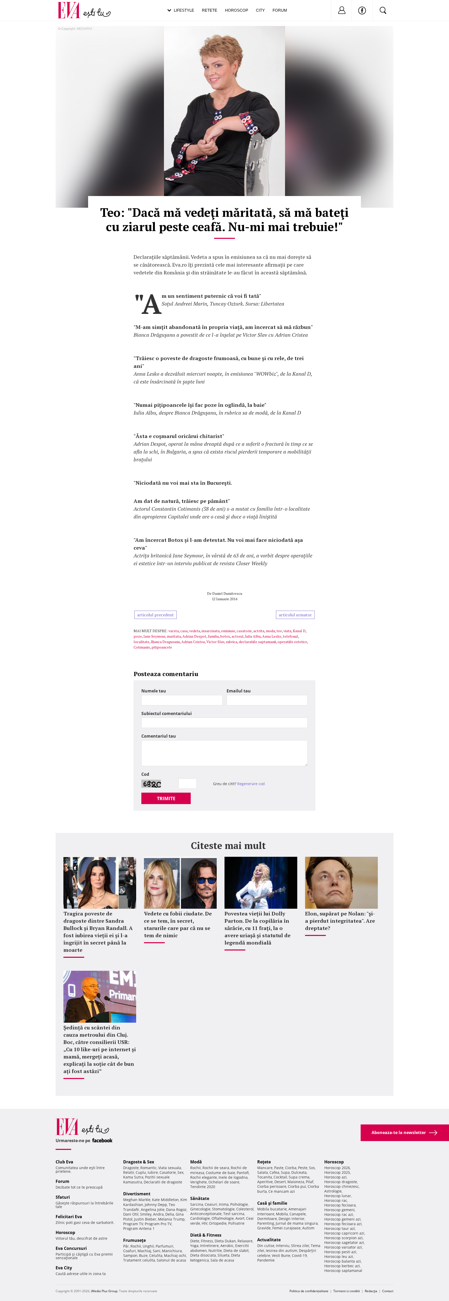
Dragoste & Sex (138, 1162)
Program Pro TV (158, 1223)
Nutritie (215, 1250)
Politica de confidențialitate (308, 1291)
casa (184, 630)
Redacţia (371, 1291)
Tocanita (264, 1177)
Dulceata (299, 1172)
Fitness (207, 1240)
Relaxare (245, 1240)
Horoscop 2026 (337, 1167)
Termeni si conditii (346, 1291)
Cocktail (280, 1177)
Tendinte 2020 (202, 1186)
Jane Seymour (154, 636)
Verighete (198, 1181)
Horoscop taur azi (339, 1228)
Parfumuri (164, 1246)
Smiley (145, 1214)
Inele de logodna (233, 1177)
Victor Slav (215, 641)
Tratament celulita (139, 1260)
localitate (141, 641)
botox (225, 636)
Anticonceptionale (206, 1213)
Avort (240, 1218)
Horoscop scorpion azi (343, 1237)
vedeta (194, 630)
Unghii (148, 1246)
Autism (308, 1227)
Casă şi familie (272, 1203)
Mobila (282, 1213)
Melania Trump (171, 1219)
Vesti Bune (281, 1255)
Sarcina (196, 1204)
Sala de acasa (222, 1260)
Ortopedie (218, 1223)
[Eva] (72, 6)
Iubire (153, 1172)
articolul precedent (155, 615)
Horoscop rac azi (338, 1214)
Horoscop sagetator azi (344, 1242)
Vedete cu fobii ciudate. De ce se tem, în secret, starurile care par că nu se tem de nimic (178, 924)
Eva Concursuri (71, 1248)
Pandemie (266, 1260)
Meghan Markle (136, 1199)
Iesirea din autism (281, 1250)
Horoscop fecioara (340, 1205)
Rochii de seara (215, 1167)
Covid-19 (299, 1255)
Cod (145, 774)
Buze (143, 1255)
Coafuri (129, 1250)
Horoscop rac (335, 1200)
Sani (156, 1250)
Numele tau (153, 691)
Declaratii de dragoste (163, 1181)
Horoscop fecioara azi (343, 1223)
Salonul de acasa (171, 1260)
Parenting (265, 1223)
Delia (169, 1214)
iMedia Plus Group (104, 1291)
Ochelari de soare (223, 1181)
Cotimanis (142, 647)
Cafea (274, 1172)
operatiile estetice (292, 641)
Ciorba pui (297, 1186)
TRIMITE (166, 798)
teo (279, 630)
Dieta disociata (203, 1255)
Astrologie (333, 1191)
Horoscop (236, 10)
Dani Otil (130, 1214)
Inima (224, 1204)
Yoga (194, 1245)
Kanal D (299, 630)
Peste (302, 1167)
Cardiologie (200, 1218)
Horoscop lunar (337, 1195)
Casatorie (168, 1172)
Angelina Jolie (152, 1209)
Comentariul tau (158, 736)
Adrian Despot (194, 636)
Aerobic (227, 1245)
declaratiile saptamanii (257, 641)
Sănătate (199, 1198)
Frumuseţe (134, 1240)
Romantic (148, 1167)
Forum (280, 10)
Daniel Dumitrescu (227, 593)
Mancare (265, 1167)
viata (287, 630)
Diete (194, 1240)
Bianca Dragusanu (165, 641)
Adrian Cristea (193, 641)
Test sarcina (233, 1213)
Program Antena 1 (139, 1228)
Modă (196, 1162)
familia (213, 636)
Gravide (264, 1227)
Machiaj (144, 1250)
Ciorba (290, 1167)
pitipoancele (161, 647)
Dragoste (131, 1167)
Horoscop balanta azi (342, 1261)
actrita (258, 630)
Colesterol (245, 1208)
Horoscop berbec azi (342, 1265)
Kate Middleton (165, 1199)
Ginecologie (200, 1208)
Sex (180, 1172)
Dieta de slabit (236, 1250)
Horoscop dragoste (340, 1181)
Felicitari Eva (69, 1216)
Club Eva (64, 1162)
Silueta (223, 1255)
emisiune (228, 630)
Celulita (155, 1255)
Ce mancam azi (281, 1191)
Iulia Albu (253, 636)
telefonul (290, 636)
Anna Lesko (271, 636)
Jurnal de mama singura (297, 1223)
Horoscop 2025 (337, 1172)
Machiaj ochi (175, 1255)
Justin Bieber (145, 1219)
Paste (278, 1167)
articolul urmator (295, 615)
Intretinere (209, 1245)
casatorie (244, 630)
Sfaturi (63, 1197)
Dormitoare (267, 1218)
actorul (237, 636)
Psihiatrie (236, 1223)
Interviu (282, 1245)
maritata (174, 636)
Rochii (135, 1246)
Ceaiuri (211, 1204)
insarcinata (211, 630)
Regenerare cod (251, 783)
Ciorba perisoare (271, 1186)
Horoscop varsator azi (343, 1247)
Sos (312, 1167)
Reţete (264, 1162)
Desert (280, 1181)
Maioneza (295, 1181)
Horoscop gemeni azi (342, 1219)
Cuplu (141, 1172)
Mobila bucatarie (272, 1208)
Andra (158, 1214)
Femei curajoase (286, 1227)
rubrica (231, 641)
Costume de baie (220, 1172)
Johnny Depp (156, 1204)
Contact (387, 1291)
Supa (285, 1172)
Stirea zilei (300, 1245)
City (260, 10)
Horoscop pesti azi (340, 1251)
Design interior (292, 1218)
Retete (209, 10)
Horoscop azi (335, 1177)
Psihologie (239, 1204)
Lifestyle (184, 10)
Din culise (265, 1245)
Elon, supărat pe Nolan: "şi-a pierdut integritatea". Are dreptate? (340, 921)
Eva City (64, 1268)
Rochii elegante (203, 1177)
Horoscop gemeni (339, 1209)
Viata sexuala (169, 1167)
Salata (262, 1172)
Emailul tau (239, 691)
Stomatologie (223, 1208)
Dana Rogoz (176, 1209)
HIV (204, 1223)
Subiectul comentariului (166, 713)
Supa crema (299, 1177)
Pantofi (243, 1172)
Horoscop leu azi (338, 1256)
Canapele (297, 1213)
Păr (126, 1246)
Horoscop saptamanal (343, 1270)
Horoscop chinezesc (341, 1186)
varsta (173, 630)
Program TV (133, 1223)
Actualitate (269, 1240)
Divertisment (136, 1194)
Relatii (128, 1172)
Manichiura (172, 1250)
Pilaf (309, 1181)
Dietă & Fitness (205, 1235)
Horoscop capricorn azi (344, 1233)
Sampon (130, 1255)
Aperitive (265, 1181)
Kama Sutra (133, 1177)
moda (270, 630)
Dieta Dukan (225, 1240)
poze (138, 636)
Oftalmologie (223, 1218)
